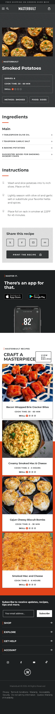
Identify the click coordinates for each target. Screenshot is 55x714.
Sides (43, 100)
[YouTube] (34, 662)
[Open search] (7, 8)
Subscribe (44, 613)
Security (6, 695)
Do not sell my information (23, 695)
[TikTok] (47, 662)
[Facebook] (21, 662)
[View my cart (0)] (49, 8)
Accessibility (44, 692)
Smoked (20, 100)
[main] (27, 303)
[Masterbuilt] (27, 8)
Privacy (6, 692)
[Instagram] (7, 662)
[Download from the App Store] (39, 296)
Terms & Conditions (20, 692)
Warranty (34, 692)
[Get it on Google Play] (15, 296)
